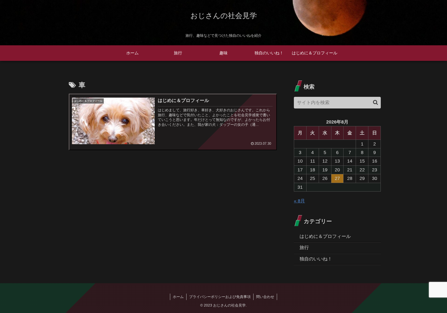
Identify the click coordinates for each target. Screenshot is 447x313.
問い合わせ (265, 297)
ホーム (178, 297)
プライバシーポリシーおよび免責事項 (220, 297)
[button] (375, 102)
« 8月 (299, 200)
